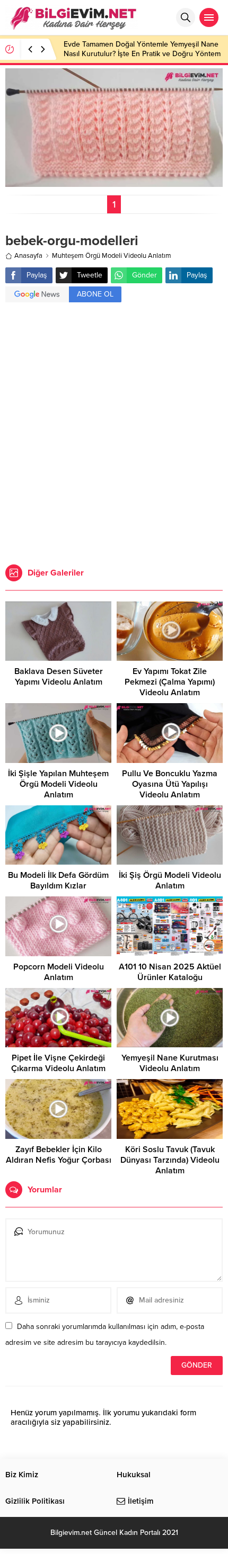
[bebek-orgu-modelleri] (114, 182)
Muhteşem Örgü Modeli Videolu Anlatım (111, 255)
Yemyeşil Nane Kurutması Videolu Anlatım (169, 1063)
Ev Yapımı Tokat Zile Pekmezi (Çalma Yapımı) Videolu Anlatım (170, 682)
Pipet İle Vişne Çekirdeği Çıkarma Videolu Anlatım (58, 1063)
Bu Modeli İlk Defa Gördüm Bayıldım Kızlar (58, 880)
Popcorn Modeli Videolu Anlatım (58, 972)
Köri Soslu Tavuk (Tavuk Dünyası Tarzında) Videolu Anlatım (170, 1160)
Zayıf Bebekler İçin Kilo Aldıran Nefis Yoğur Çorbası (58, 1154)
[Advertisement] (114, 435)
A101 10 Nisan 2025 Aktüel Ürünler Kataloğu (170, 972)
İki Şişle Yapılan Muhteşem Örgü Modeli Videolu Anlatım (58, 784)
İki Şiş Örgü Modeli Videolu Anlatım (170, 880)
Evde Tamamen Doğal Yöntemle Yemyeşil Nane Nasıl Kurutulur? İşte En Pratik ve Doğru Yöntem (142, 49)
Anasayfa (28, 255)
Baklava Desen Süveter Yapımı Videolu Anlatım (58, 676)
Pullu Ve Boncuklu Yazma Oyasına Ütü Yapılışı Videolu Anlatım (169, 784)
